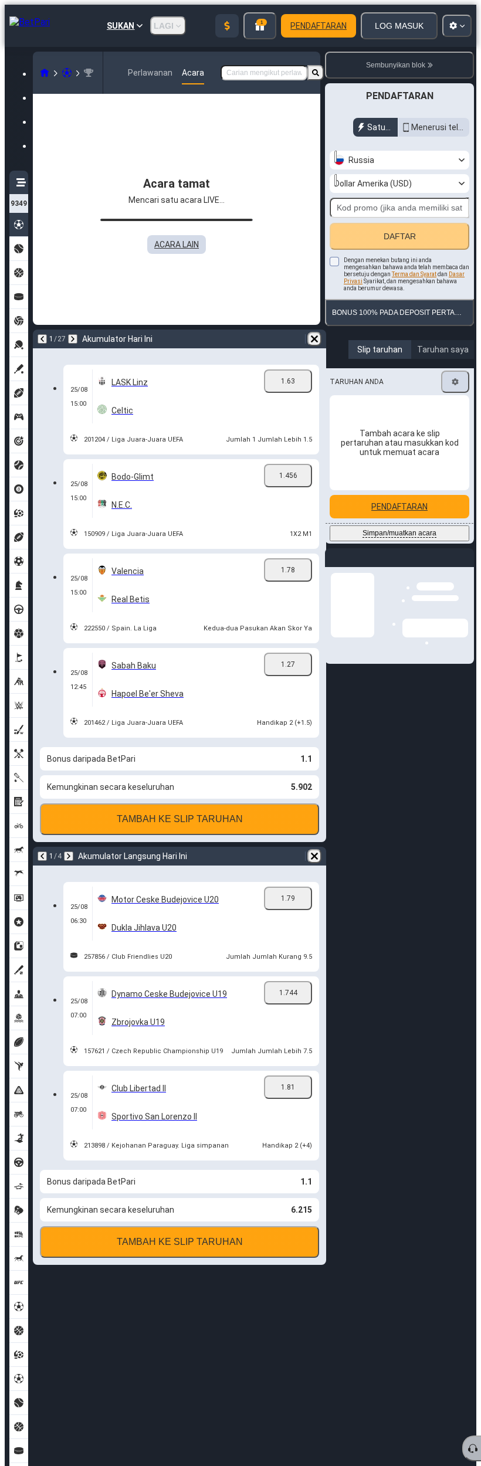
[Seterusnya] (72, 339)
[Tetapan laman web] (457, 26)
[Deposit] (227, 26)
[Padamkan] (314, 339)
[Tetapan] (455, 382)
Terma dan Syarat (414, 274)
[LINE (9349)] (45, 72)
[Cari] (315, 72)
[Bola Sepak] (67, 72)
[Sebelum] (42, 339)
